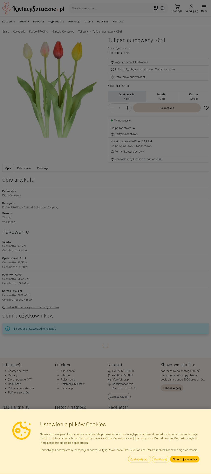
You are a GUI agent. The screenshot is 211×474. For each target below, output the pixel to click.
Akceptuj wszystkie (184, 459)
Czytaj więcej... (139, 459)
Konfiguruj (160, 459)
